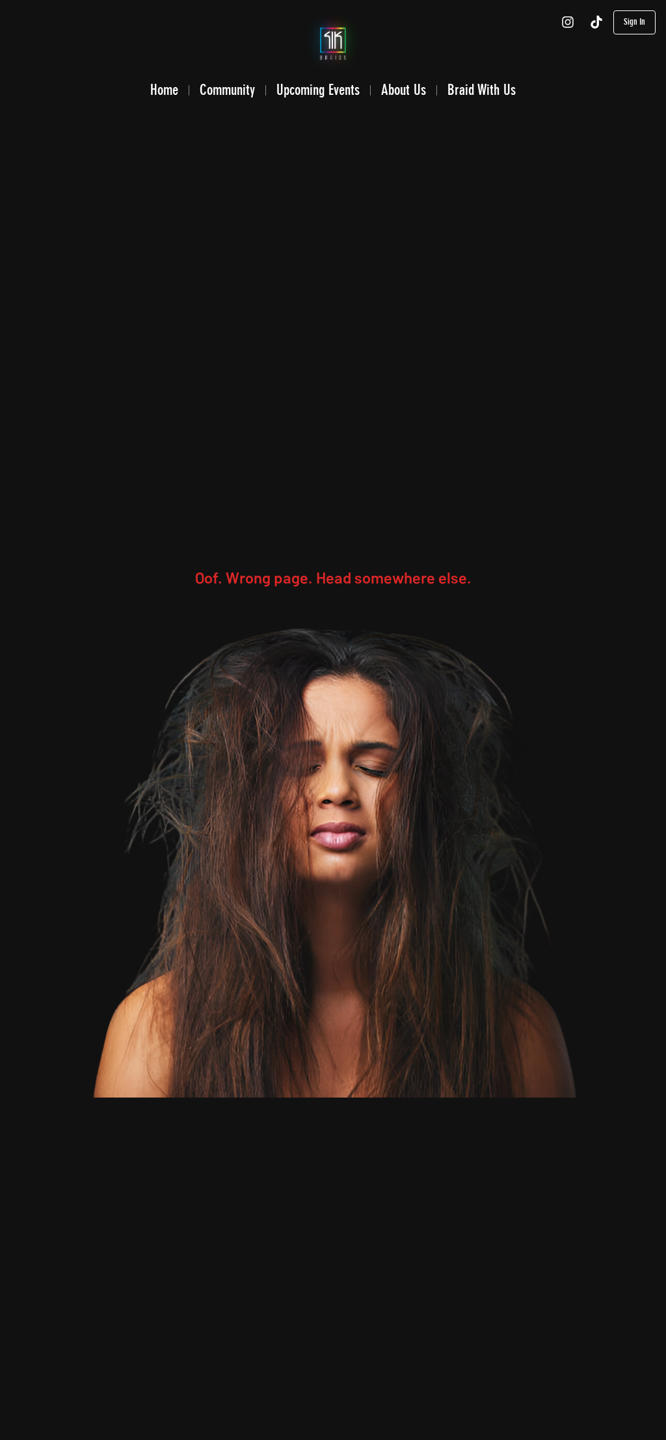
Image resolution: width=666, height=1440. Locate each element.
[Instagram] (567, 22)
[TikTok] (596, 22)
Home (164, 90)
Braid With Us (481, 90)
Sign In (634, 21)
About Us (403, 90)
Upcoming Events (318, 90)
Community (227, 90)
